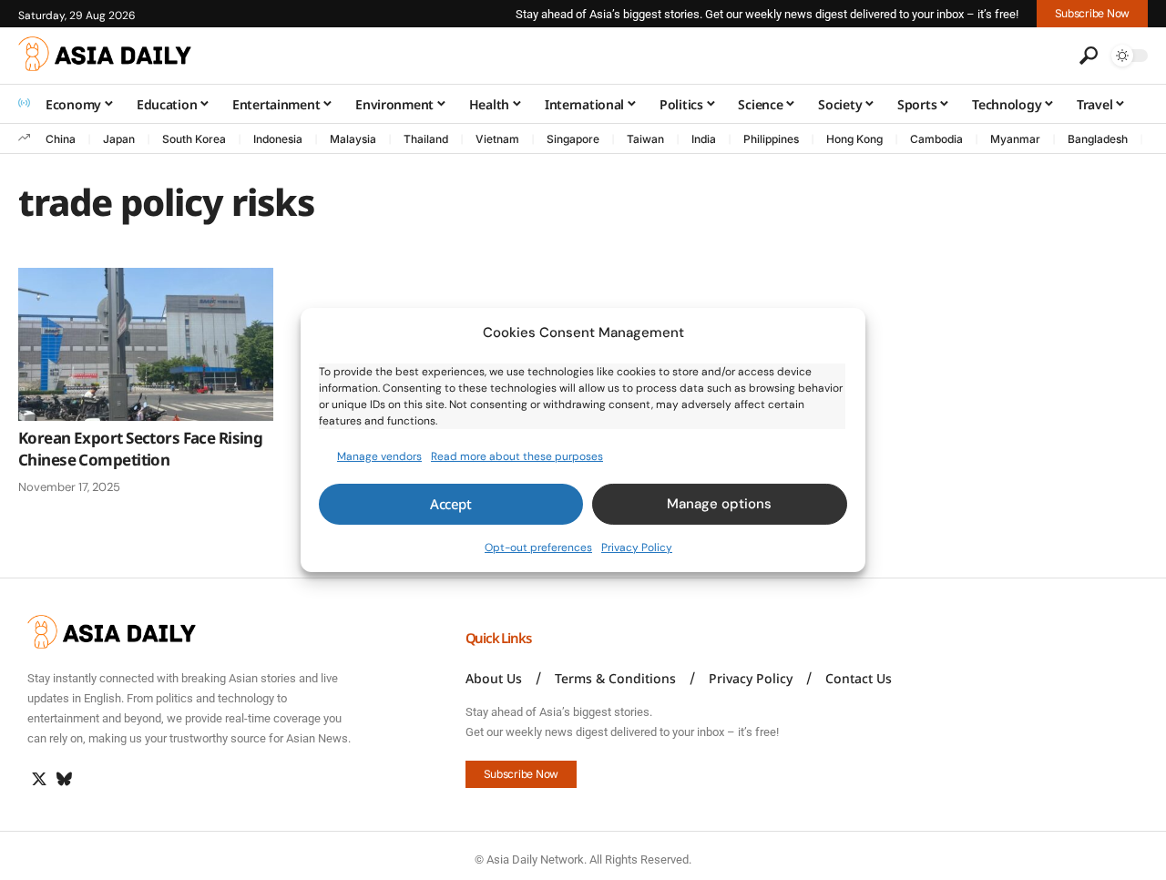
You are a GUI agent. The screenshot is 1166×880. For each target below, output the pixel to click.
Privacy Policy (636, 547)
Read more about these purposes (517, 455)
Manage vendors (379, 455)
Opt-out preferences (538, 547)
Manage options (719, 504)
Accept (451, 504)
